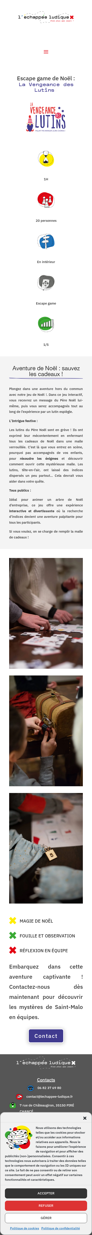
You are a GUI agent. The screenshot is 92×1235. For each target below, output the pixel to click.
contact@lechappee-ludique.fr (49, 1091)
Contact (46, 1030)
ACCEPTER (46, 1193)
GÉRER (46, 1218)
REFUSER (46, 1205)
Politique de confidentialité (60, 1228)
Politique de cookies (24, 1228)
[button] (85, 1118)
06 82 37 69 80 (49, 1082)
